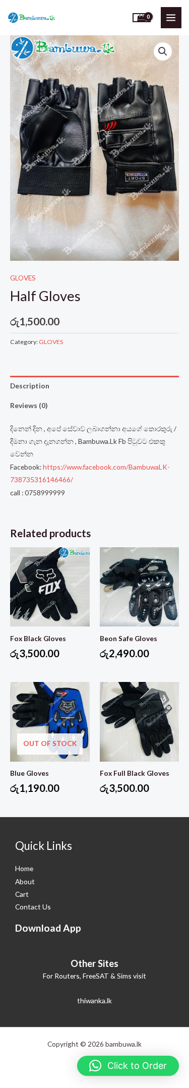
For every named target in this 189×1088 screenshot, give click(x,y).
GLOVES (23, 277)
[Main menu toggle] (171, 17)
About (25, 881)
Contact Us (33, 906)
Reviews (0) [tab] (28, 405)
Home (24, 868)
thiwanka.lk (94, 1000)
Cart (22, 894)
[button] (163, 51)
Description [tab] (29, 385)
